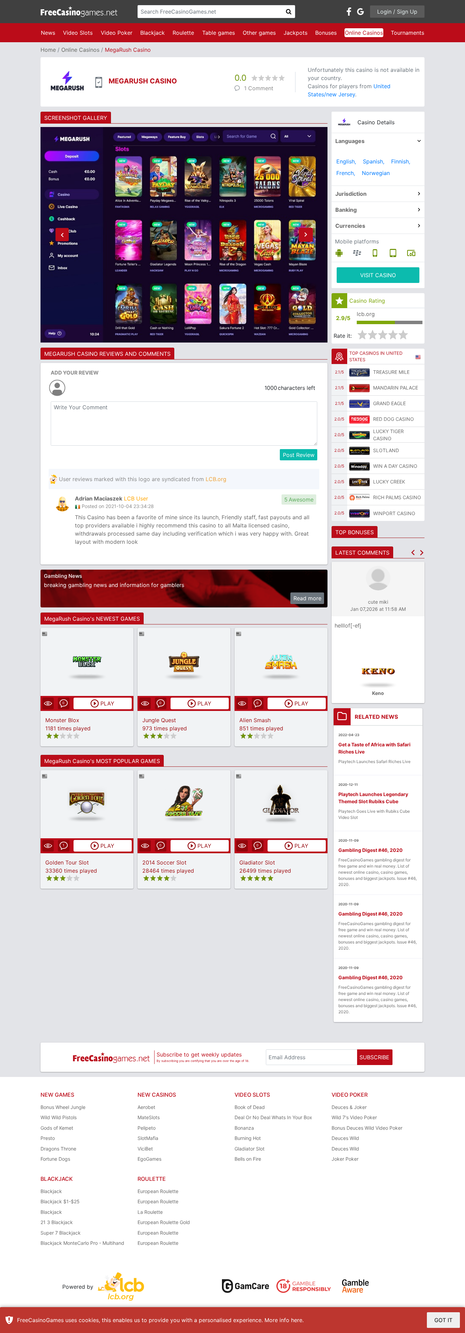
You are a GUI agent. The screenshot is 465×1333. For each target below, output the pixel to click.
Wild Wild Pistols (59, 1117)
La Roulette (150, 1212)
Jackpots (295, 32)
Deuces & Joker (349, 1107)
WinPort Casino (394, 513)
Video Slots (78, 32)
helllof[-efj (348, 625)
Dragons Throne (58, 1149)
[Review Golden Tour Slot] (87, 804)
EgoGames (149, 1159)
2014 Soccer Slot (164, 862)
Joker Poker (345, 1159)
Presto (48, 1138)
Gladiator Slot (257, 862)
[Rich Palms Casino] (359, 497)
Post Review (299, 454)
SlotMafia (148, 1138)
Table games (218, 32)
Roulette (183, 32)
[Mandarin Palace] (359, 387)
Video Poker (116, 32)
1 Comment (258, 88)
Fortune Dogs (55, 1159)
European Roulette (158, 1191)
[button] (61, 235)
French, (345, 173)
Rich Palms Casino (397, 497)
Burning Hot (248, 1138)
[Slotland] (359, 450)
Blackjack (152, 32)
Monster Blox (62, 720)
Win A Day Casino (395, 466)
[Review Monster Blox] (87, 661)
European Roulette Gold (164, 1222)
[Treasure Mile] (359, 372)
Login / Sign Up (397, 11)
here (296, 1320)
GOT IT (443, 1320)
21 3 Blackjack (57, 1222)
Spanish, (373, 161)
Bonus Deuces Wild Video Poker (367, 1128)
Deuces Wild (345, 1138)
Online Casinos (364, 32)
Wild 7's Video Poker (354, 1117)
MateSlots (149, 1117)
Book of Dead (250, 1107)
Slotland (386, 450)
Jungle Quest (159, 720)
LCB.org (216, 479)
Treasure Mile (391, 372)
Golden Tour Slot (67, 862)
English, (346, 161)
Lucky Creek (389, 482)
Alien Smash (255, 720)
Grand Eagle (389, 403)
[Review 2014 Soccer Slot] (184, 804)
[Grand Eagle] (359, 403)
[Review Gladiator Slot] (281, 804)
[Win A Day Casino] (359, 466)
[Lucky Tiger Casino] (359, 434)
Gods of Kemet (57, 1128)
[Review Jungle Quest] (184, 661)
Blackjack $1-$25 (60, 1201)
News (48, 32)
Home (48, 49)
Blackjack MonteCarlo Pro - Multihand (82, 1243)
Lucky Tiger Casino (388, 434)
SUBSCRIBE (374, 1057)
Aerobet (146, 1107)
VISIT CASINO (378, 275)
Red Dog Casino (393, 419)
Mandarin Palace (395, 388)
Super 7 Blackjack (61, 1233)
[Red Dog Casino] (359, 419)
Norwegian (376, 173)
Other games (259, 32)
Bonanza (244, 1128)
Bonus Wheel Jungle (63, 1107)
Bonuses (326, 32)
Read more (307, 598)
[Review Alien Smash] (281, 661)
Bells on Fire (248, 1159)
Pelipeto (147, 1128)
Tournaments (407, 32)
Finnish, (400, 161)
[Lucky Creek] (359, 481)
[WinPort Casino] (359, 513)
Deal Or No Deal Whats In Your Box (273, 1117)
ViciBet (145, 1149)
